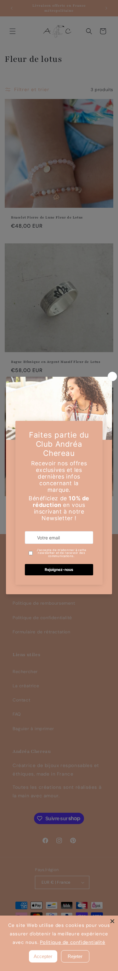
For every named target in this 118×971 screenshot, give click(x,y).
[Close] (112, 921)
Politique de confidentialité (72, 942)
